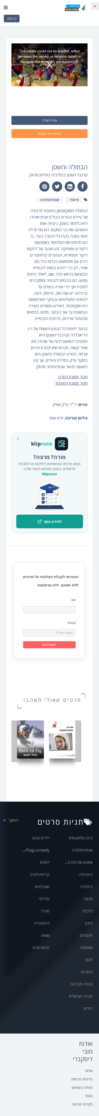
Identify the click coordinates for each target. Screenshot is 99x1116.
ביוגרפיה (86, 874)
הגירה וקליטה (81, 984)
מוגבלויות (42, 886)
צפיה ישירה (49, 120)
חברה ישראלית (81, 996)
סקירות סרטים (83, 1104)
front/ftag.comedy (32, 850)
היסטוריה (42, 923)
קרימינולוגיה (40, 874)
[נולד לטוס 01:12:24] (30, 739)
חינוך (88, 923)
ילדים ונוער (40, 838)
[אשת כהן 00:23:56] (62, 739)
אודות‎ (89, 1070)
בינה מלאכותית (81, 838)
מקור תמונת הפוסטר (71, 383)
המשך (13, 820)
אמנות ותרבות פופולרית (74, 862)
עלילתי (44, 899)
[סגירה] (18, 438)
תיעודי (88, 899)
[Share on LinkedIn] (70, 186)
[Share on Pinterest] (44, 186)
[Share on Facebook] (82, 186)
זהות (89, 959)
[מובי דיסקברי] (75, 8)
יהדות (88, 1008)
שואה (45, 935)
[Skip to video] (95, 6)
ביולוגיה (86, 886)
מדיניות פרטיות (82, 1079)
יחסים (45, 862)
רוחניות (87, 972)
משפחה (86, 947)
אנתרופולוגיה (82, 850)
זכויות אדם (41, 947)
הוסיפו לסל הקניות (49, 133)
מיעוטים (86, 935)
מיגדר (45, 911)
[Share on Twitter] (57, 186)
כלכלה (87, 911)
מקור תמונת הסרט (73, 377)
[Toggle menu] (5, 8)
